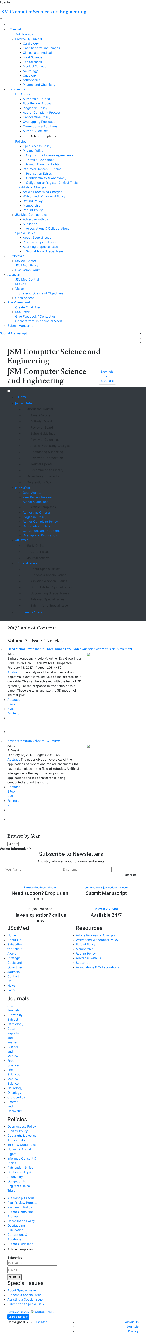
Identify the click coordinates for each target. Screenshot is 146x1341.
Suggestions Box (39, 482)
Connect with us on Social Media (39, 321)
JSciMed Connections (31, 215)
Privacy (133, 1331)
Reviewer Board (41, 427)
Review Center (25, 261)
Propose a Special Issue (40, 242)
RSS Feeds (22, 312)
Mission (20, 284)
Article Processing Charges (42, 192)
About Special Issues (44, 569)
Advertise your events (43, 476)
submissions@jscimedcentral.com (106, 887)
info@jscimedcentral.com (40, 887)
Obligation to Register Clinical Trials (51, 183)
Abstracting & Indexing (46, 452)
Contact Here (44, 1312)
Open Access (24, 298)
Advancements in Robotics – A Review (33, 741)
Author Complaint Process (42, 112)
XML (10, 709)
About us (14, 274)
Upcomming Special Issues (49, 593)
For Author (22, 94)
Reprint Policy (33, 210)
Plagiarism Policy (35, 108)
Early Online (35, 545)
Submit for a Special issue (48, 605)
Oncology (30, 75)
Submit (14, 1277)
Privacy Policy (33, 150)
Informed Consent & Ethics (42, 169)
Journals (16, 29)
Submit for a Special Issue (44, 251)
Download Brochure (19, 1312)
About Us (14, 940)
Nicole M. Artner (46, 658)
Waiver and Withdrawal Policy (44, 196)
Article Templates (43, 136)
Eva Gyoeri (67, 658)
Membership (31, 205)
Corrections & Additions (40, 126)
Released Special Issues (46, 599)
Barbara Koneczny (20, 658)
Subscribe (30, 224)
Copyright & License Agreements (49, 155)
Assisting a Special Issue (40, 247)
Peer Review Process (38, 103)
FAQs (11, 990)
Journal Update (41, 464)
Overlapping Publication (40, 122)
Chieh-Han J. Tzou (29, 663)
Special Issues (25, 233)
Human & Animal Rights (42, 164)
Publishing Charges (31, 187)
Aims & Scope (39, 415)
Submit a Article (31, 612)
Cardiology (31, 43)
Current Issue (39, 552)
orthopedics (31, 80)
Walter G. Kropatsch (57, 663)
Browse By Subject (28, 39)
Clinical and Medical (37, 53)
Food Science (32, 57)
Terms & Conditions (39, 160)
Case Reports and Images (41, 48)
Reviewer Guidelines (44, 439)
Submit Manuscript (21, 325)
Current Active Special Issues (50, 587)
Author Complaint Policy (40, 521)
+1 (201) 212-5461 (106, 909)
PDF (10, 718)
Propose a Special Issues (47, 575)
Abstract (13, 672)
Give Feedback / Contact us (35, 316)
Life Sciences (32, 62)
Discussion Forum (27, 270)
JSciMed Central (27, 279)
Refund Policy (33, 201)
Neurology (30, 71)
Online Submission (18, 1316)
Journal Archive (38, 558)
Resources (17, 89)
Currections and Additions (41, 531)
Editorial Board (40, 421)
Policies (20, 141)
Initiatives (17, 256)
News (11, 985)
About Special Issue (37, 237)
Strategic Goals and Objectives (40, 293)
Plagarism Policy (34, 517)
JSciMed (41, 1322)
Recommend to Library (46, 470)
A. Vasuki (14, 750)
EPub (11, 704)
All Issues (22, 540)
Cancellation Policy (36, 117)
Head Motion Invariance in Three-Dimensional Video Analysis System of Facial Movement (69, 649)
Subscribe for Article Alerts (14, 948)
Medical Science (34, 66)
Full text (13, 713)
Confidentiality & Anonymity (45, 178)
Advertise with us (35, 219)
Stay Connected (19, 302)
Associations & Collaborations (47, 228)
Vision (19, 289)
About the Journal (40, 409)
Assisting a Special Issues (48, 581)
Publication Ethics (38, 173)
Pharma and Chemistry (39, 85)
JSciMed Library (27, 265)
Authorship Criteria (36, 99)
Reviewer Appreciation (46, 458)
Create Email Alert (28, 307)
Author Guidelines (35, 131)
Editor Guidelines (42, 433)
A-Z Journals (24, 34)
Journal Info (23, 403)
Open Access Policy (37, 146)
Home (22, 397)
